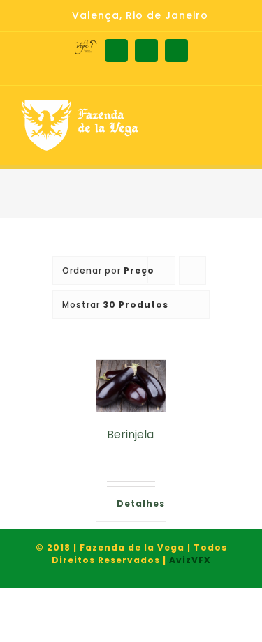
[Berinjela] (131, 386)
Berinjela (130, 434)
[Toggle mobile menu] (235, 121)
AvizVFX (190, 560)
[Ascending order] (192, 270)
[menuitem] (131, 15)
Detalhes (136, 503)
